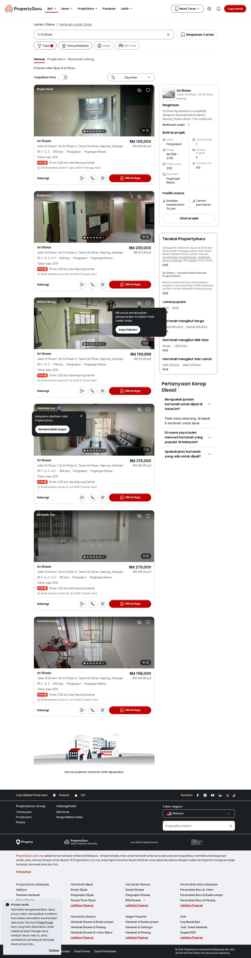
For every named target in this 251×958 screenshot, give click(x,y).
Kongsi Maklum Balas (69, 817)
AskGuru (21, 889)
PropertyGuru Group (30, 806)
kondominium (188, 257)
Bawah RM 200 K (173, 326)
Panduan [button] (109, 9)
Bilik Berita (62, 812)
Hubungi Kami (66, 806)
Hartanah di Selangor (139, 927)
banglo (177, 260)
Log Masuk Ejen (190, 921)
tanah (193, 260)
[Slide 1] (84, 131)
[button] (39, 59)
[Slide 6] (100, 131)
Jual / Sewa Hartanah (193, 927)
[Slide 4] (94, 131)
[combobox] (103, 34)
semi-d (167, 260)
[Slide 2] (87, 131)
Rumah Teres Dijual (83, 900)
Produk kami (24, 817)
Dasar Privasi (82, 951)
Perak (175, 307)
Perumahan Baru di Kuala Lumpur (201, 895)
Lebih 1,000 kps (192, 364)
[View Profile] (45, 89)
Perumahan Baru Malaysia (199, 884)
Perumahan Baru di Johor (197, 889)
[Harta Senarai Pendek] (148, 90)
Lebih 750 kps (171, 364)
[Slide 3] (91, 131)
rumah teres (170, 257)
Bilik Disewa (133, 900)
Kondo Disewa (135, 889)
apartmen (204, 257)
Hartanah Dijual (82, 884)
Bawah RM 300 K (196, 326)
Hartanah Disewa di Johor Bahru (91, 932)
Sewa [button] (65, 9)
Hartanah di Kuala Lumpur (142, 921)
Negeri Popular (136, 917)
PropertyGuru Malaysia (32, 884)
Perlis (166, 307)
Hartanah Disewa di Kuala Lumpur (92, 921)
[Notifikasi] (219, 9)
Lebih (125, 9)
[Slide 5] (97, 131)
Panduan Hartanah (28, 895)
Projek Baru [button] (86, 9)
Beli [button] (50, 9)
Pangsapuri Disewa (138, 895)
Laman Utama (44, 24)
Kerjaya (20, 822)
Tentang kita (24, 812)
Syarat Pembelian (105, 951)
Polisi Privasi (45, 922)
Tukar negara (172, 806)
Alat (183, 917)
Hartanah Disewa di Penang (88, 927)
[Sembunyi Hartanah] (139, 90)
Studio (167, 345)
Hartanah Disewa (138, 884)
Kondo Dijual (79, 889)
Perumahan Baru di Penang (197, 900)
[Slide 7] (103, 131)
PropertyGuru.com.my (29, 855)
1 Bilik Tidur (180, 345)
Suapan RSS (188, 932)
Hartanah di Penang (138, 932)
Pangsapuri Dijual (82, 895)
